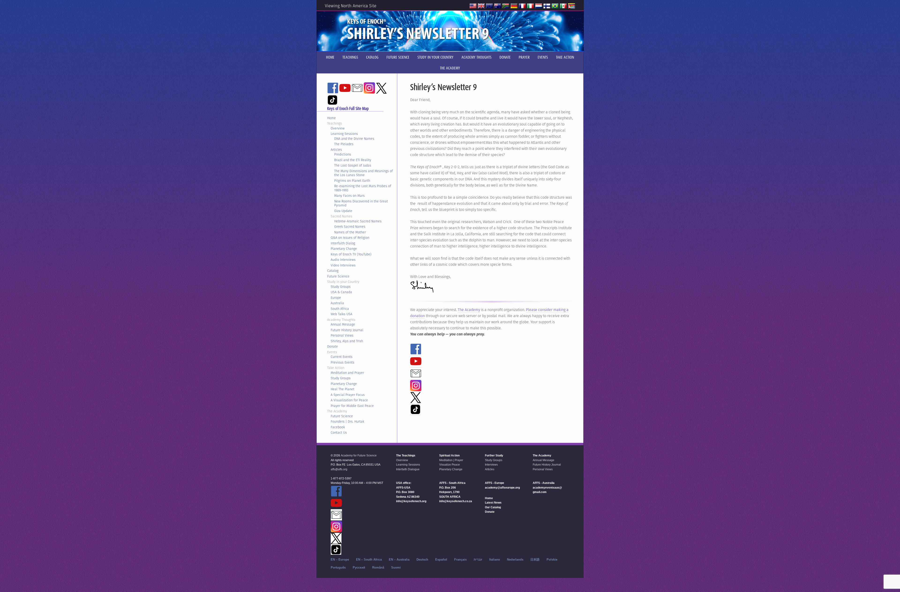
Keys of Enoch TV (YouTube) (351, 254)
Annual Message (343, 324)
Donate (332, 346)
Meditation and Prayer (347, 372)
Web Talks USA (341, 314)
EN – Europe (340, 559)
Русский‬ (359, 567)
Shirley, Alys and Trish (347, 341)
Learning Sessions (344, 133)
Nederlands (515, 559)
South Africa (340, 308)
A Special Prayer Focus (348, 394)
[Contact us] (415, 377)
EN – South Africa (369, 559)
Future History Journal (347, 330)
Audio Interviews (343, 259)
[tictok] (415, 412)
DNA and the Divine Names (354, 138)
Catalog (332, 270)
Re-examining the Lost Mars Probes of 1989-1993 (362, 188)
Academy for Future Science (359, 455)
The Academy (469, 309)
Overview (338, 128)
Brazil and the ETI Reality (352, 160)
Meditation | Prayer (451, 460)
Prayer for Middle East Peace (352, 405)
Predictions (342, 154)
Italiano (494, 559)
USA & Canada (341, 292)
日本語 (535, 559)
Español (441, 559)
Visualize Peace (449, 464)
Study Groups (341, 286)
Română (378, 567)
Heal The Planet (342, 389)
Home (331, 118)
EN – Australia (399, 559)
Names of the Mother (350, 232)
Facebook (338, 427)
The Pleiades (343, 144)
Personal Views (342, 335)
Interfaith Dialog (343, 243)
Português (338, 567)
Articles (336, 149)
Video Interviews (343, 265)
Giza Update (343, 211)
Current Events (341, 356)
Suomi (396, 567)
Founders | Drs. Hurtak (347, 421)
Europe (336, 297)
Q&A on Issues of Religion (350, 237)
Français (460, 559)
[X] (415, 401)
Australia (337, 303)
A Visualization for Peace (349, 400)
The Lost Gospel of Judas (352, 165)
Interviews (491, 464)
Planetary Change (344, 248)
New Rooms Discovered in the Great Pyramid (361, 203)
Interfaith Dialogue (408, 469)
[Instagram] (415, 389)
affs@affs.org (339, 469)
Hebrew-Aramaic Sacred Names (358, 221)
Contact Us (339, 432)
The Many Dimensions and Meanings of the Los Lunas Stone (363, 173)
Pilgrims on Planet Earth (352, 180)
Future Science (338, 276)
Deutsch (422, 559)
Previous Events (342, 362)
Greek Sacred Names (349, 226)
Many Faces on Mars (349, 195)
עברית (478, 559)
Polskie (552, 559)
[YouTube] (415, 365)
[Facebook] (415, 352)
